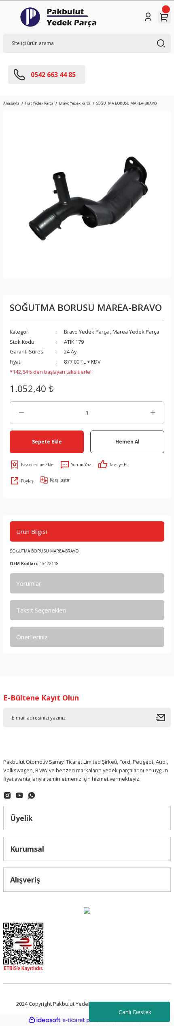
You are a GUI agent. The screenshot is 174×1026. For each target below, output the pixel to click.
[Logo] (58, 17)
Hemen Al (127, 441)
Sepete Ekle (47, 441)
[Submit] (163, 717)
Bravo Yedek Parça (86, 331)
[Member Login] (148, 17)
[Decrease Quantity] (21, 413)
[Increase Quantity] (153, 413)
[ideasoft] (44, 1020)
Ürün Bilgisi (31, 531)
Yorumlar (28, 583)
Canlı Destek (135, 1012)
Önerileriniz (32, 637)
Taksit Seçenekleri (41, 610)
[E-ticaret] (86, 1020)
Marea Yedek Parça (135, 331)
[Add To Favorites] (31, 464)
